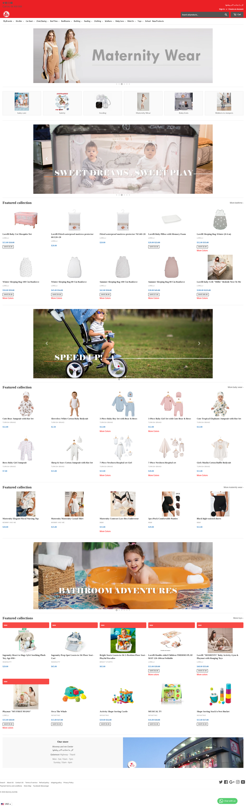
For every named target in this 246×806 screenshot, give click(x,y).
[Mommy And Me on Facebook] (6, 3)
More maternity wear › (233, 487)
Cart (239, 14)
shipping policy (56, 783)
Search (2, 783)
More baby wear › (235, 387)
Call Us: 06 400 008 (12, 6)
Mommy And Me (11, 792)
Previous (7, 55)
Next (239, 55)
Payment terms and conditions (11, 786)
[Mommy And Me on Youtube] (11, 3)
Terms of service (31, 783)
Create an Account (235, 9)
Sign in (222, 9)
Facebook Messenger (41, 786)
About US (10, 783)
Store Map (27, 786)
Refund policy (44, 783)
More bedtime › (236, 203)
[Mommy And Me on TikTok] (243, 783)
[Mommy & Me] (63, 14)
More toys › (238, 618)
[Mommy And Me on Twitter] (4, 3)
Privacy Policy (68, 783)
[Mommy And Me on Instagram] (9, 3)
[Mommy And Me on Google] (231, 783)
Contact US (19, 783)
